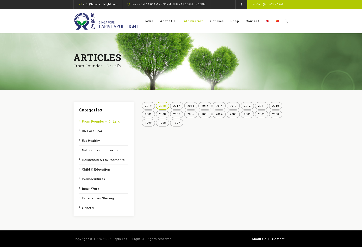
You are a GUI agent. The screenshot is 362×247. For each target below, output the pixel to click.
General (88, 208)
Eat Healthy (91, 141)
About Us (168, 21)
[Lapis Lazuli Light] (106, 21)
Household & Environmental (104, 160)
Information (193, 21)
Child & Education (96, 169)
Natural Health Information (103, 150)
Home (148, 21)
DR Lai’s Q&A (92, 131)
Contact (252, 21)
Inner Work (90, 189)
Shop (234, 21)
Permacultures (93, 179)
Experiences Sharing (98, 198)
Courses (217, 21)
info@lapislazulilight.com (100, 4)
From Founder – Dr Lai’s (101, 121)
